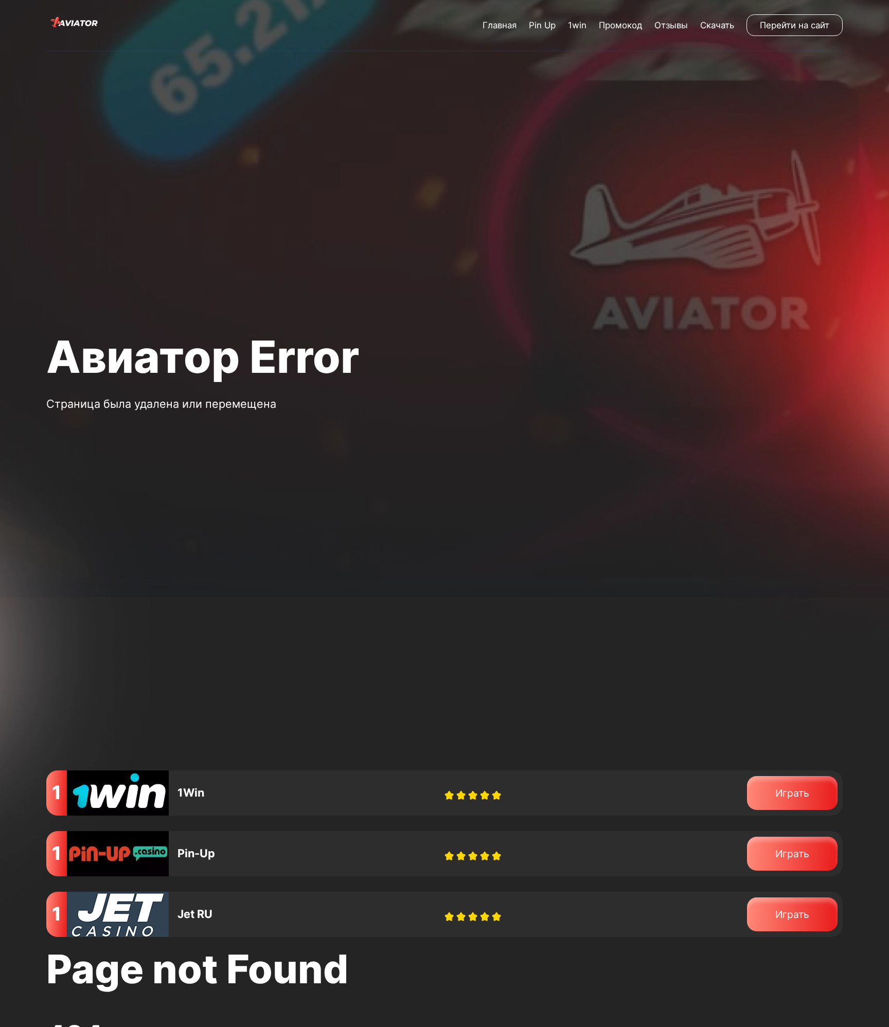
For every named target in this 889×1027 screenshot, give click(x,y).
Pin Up (542, 25)
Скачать (717, 25)
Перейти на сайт (794, 25)
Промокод (620, 25)
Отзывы (671, 25)
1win (577, 25)
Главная (500, 25)
